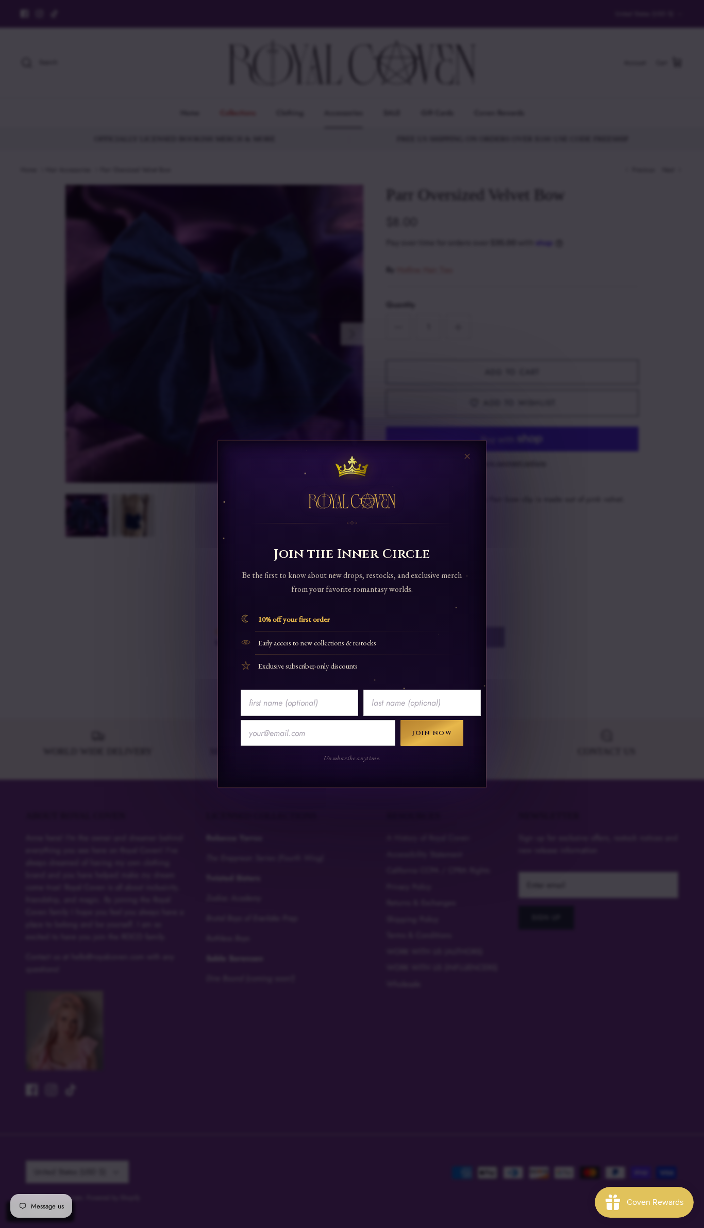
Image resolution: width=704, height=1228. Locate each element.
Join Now (432, 733)
